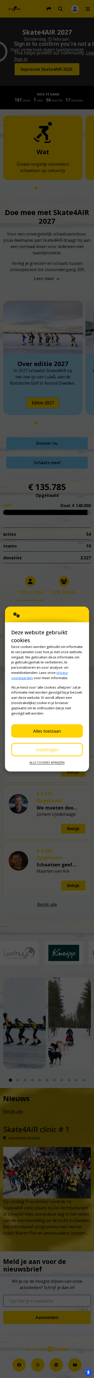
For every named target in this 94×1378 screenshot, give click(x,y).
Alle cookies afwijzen (47, 762)
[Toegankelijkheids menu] (88, 1372)
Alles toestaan (47, 731)
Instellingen (47, 750)
